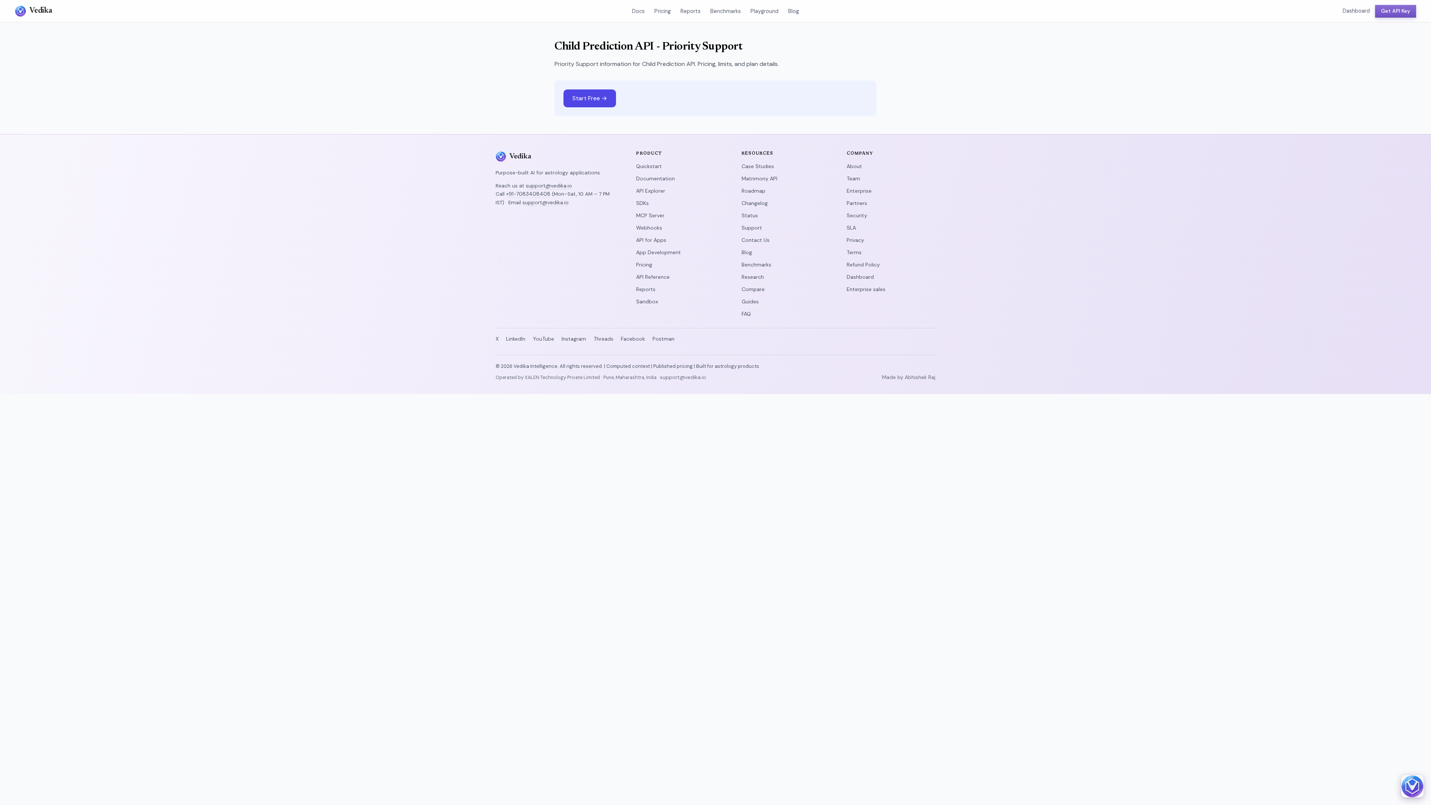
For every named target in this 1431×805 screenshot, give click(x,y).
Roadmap (753, 190)
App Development (658, 252)
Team (853, 178)
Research (753, 277)
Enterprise (859, 190)
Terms (854, 252)
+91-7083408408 (528, 193)
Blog (793, 11)
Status (750, 215)
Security (857, 215)
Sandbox (647, 301)
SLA (851, 227)
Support (752, 227)
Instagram (574, 338)
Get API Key (1395, 10)
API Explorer (650, 190)
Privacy (855, 240)
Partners (857, 203)
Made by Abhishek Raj (908, 377)
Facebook (633, 338)
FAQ (746, 313)
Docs (638, 11)
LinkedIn (515, 338)
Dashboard (1356, 10)
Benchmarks (725, 11)
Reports (690, 11)
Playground (764, 11)
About (854, 166)
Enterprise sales (866, 289)
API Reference (653, 277)
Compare (753, 289)
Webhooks (649, 227)
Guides (750, 301)
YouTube (543, 338)
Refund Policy (863, 264)
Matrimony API (759, 178)
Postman (664, 338)
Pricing (662, 11)
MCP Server (650, 215)
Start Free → (589, 98)
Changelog (755, 203)
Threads (603, 338)
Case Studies (758, 166)
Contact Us (756, 240)
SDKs (642, 203)
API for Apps (651, 240)
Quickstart (649, 166)
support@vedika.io (549, 185)
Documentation (655, 178)
